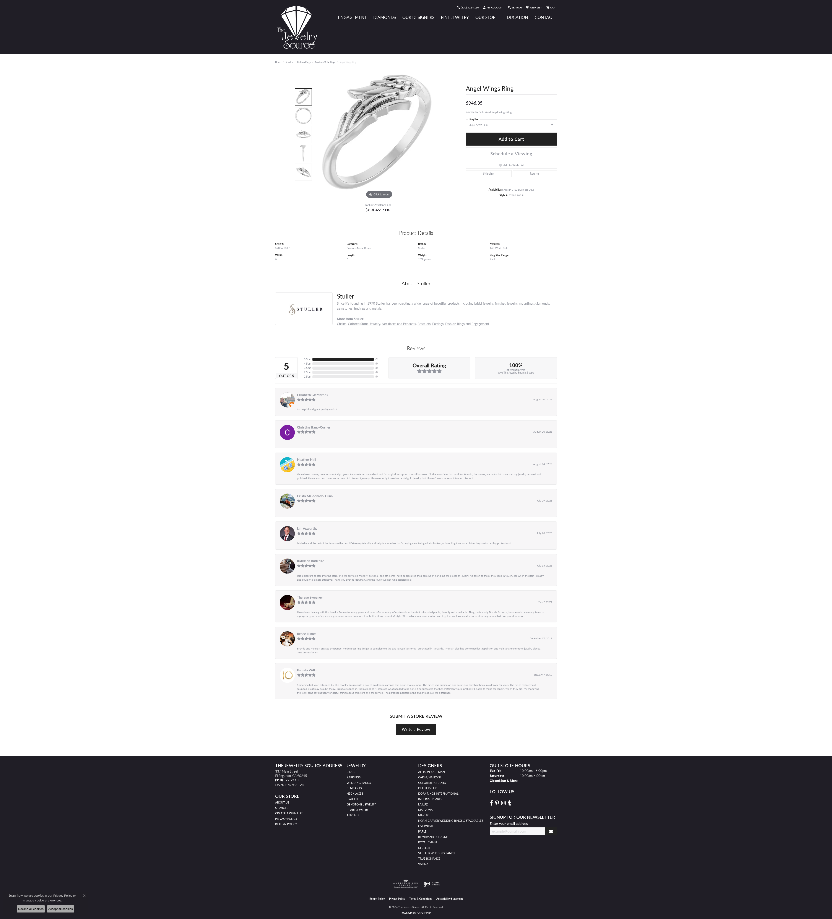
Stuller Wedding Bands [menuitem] (436, 853)
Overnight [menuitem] (426, 826)
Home (278, 62)
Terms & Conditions (420, 899)
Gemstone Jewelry (361, 804)
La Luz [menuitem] (423, 804)
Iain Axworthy (307, 528)
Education (516, 17)
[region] (379, 135)
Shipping (488, 173)
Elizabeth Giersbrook (312, 394)
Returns (535, 173)
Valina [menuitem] (423, 864)
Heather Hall (306, 459)
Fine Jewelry (455, 17)
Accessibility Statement (449, 899)
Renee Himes (306, 633)
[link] (468, 7)
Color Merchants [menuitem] (432, 783)
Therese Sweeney (310, 597)
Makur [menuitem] (423, 815)
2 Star (307, 372)
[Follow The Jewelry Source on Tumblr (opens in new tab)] (509, 803)
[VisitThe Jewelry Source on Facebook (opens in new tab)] (491, 803)
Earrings (438, 323)
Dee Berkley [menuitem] (427, 788)
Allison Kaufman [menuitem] (431, 772)
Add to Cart (511, 139)
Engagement (352, 17)
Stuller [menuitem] (424, 848)
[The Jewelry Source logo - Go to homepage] (299, 27)
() (376, 359)
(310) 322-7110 (378, 209)
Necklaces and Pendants (399, 323)
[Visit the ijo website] (431, 883)
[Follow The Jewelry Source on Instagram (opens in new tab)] (503, 803)
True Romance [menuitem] (429, 859)
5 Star (307, 359)
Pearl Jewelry (358, 810)
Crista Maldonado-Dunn (315, 496)
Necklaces (355, 794)
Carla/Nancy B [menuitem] (429, 777)
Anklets (353, 815)
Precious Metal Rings (325, 62)
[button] (493, 7)
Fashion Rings (303, 62)
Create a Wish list (289, 813)
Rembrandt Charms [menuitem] (433, 837)
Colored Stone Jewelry (364, 323)
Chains (341, 323)
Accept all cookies (60, 909)
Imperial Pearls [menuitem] (430, 799)
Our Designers (418, 17)
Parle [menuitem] (422, 831)
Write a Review (416, 729)
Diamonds (384, 17)
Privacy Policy (286, 819)
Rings (351, 772)
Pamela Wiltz (307, 670)
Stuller (422, 248)
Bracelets (424, 323)
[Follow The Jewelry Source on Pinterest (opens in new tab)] (497, 803)
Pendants (354, 788)
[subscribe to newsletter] (551, 831)
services (281, 808)
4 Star (307, 363)
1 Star (307, 376)
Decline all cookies (31, 909)
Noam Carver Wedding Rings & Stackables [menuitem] (450, 821)
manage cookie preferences (42, 900)
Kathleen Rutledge (310, 561)
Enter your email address (509, 823)
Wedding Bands (359, 783)
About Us (282, 802)
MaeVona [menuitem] (425, 810)
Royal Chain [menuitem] (427, 842)
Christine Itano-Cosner (313, 427)
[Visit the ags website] (405, 883)
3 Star (307, 368)
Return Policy (286, 824)
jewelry (289, 62)
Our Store (486, 17)
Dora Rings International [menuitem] (438, 794)
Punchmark (424, 912)
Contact (544, 17)
